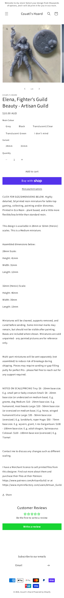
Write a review (32, 526)
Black (22, 126)
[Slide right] (39, 88)
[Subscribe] (48, 565)
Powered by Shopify (42, 592)
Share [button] (9, 494)
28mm (9, 145)
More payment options (32, 189)
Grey (8, 126)
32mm (24, 145)
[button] (6, 13)
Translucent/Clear (43, 126)
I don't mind (41, 133)
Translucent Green (16, 133)
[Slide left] (24, 88)
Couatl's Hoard (26, 592)
